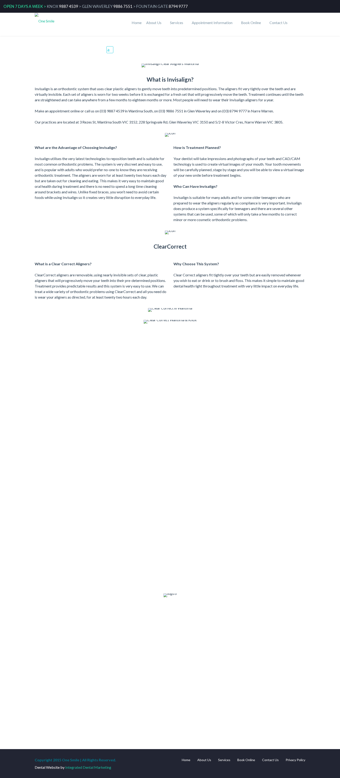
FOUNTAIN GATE (152, 6)
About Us (153, 22)
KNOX (52, 6)
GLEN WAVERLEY (97, 6)
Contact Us (278, 22)
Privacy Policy (295, 760)
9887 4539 (68, 6)
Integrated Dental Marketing (88, 767)
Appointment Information (212, 22)
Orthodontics (250, 49)
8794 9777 (178, 6)
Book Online (251, 22)
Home (137, 22)
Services (176, 22)
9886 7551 (123, 6)
